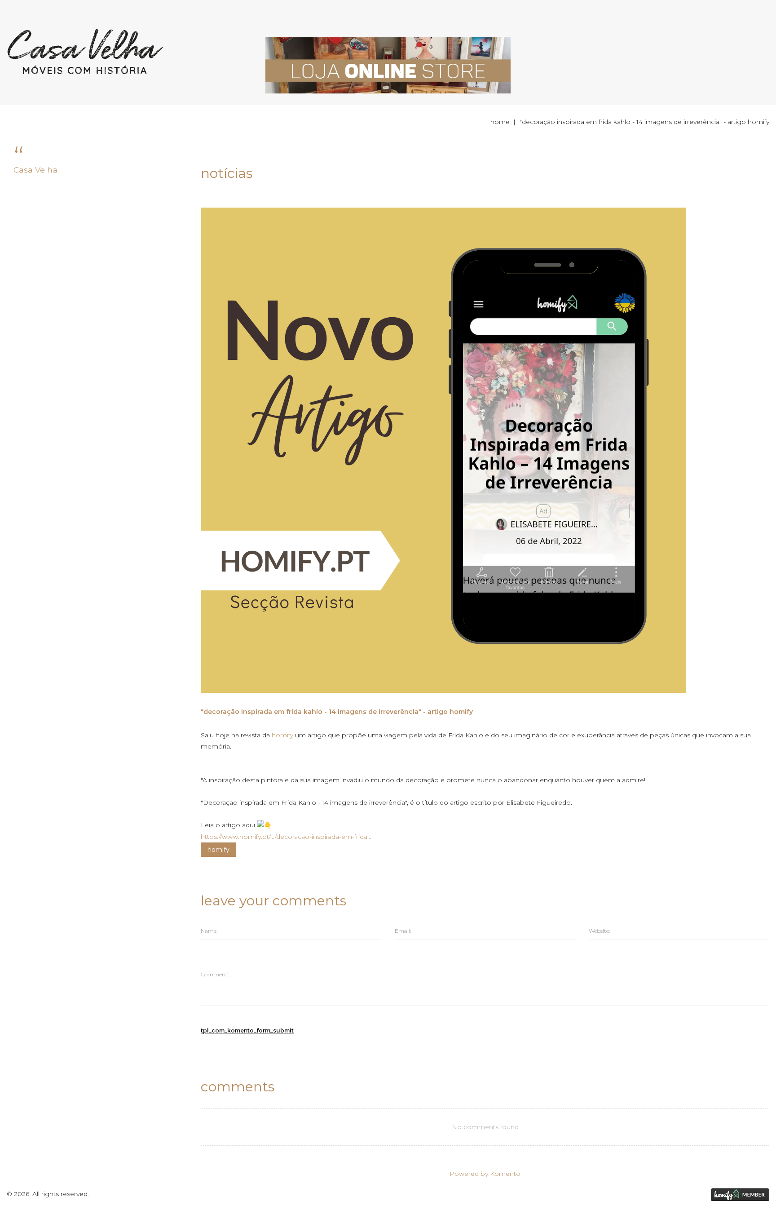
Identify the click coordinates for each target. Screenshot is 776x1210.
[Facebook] (655, 1194)
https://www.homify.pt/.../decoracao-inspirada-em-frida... (286, 837)
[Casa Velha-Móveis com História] (85, 51)
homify (218, 850)
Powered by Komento (485, 1174)
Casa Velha (35, 169)
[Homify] (740, 1194)
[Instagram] (674, 1194)
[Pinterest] (694, 1194)
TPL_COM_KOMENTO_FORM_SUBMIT (247, 1030)
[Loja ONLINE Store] (388, 65)
